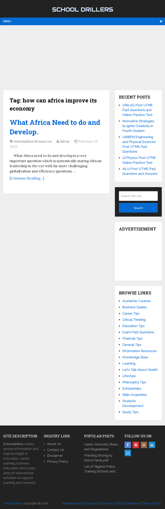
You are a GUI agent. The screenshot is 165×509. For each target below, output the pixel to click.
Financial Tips (132, 338)
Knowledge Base (135, 357)
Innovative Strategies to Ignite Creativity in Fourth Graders (138, 126)
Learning (128, 363)
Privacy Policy (57, 461)
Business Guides (134, 307)
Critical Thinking (134, 320)
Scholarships (131, 388)
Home (66, 503)
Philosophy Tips (134, 382)
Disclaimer (55, 456)
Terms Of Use (151, 503)
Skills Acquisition (134, 395)
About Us (54, 444)
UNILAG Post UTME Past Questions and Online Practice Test (137, 110)
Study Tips (130, 412)
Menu (7, 21)
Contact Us (55, 450)
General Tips (131, 345)
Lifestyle (129, 376)
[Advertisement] (82, 57)
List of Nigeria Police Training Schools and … (100, 469)
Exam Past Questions (138, 332)
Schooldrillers (13, 444)
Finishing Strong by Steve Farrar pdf (98, 458)
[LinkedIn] (152, 445)
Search (138, 208)
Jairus (64, 141)
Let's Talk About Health (140, 370)
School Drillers (82, 9)
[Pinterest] (136, 445)
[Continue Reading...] (27, 178)
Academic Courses (136, 301)
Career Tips (131, 313)
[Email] (128, 453)
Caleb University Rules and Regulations (101, 446)
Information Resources (33, 141)
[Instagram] (144, 445)
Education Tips (133, 326)
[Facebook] (128, 445)
